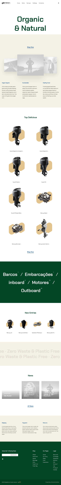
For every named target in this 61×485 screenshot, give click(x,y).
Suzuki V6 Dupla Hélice (16, 213)
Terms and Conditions (55, 482)
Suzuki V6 (44, 182)
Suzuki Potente (16, 182)
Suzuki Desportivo (44, 151)
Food (44, 460)
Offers (34, 454)
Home (18, 3)
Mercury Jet (9, 332)
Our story (45, 456)
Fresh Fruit (35, 464)
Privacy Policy (48, 482)
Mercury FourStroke (23, 332)
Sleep (44, 458)
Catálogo (35, 3)
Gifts (34, 462)
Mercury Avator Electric (43, 244)
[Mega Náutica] (6, 3)
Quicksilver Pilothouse (37, 332)
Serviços (29, 3)
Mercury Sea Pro (50, 332)
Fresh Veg (35, 466)
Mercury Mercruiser (16, 244)
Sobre (23, 3)
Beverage (35, 460)
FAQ (54, 462)
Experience (45, 462)
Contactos (41, 3)
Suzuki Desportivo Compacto (16, 151)
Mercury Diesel (43, 213)
